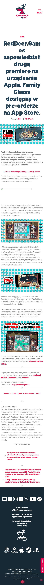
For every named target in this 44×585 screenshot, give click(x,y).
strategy (35, 457)
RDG (19, 119)
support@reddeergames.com (22, 517)
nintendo (36, 455)
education (10, 455)
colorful (32, 453)
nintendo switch (12, 457)
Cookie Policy (22, 523)
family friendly (19, 455)
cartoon (22, 453)
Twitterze (25, 378)
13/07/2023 (29, 119)
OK (23, 582)
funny (26, 455)
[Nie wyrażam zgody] (41, 580)
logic (30, 455)
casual (27, 453)
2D (8, 453)
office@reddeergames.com (22, 510)
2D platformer (14, 453)
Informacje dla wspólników (21, 521)
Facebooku (12, 378)
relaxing (28, 457)
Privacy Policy (22, 525)
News (22, 36)
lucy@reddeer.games (20, 385)
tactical (9, 459)
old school (21, 457)
